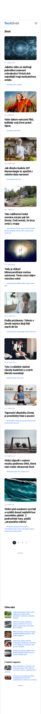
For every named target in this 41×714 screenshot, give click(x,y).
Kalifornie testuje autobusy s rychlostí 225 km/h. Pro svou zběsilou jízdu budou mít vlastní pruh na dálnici (23, 625)
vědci (22, 231)
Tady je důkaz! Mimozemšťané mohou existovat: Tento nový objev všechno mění (19, 273)
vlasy (18, 378)
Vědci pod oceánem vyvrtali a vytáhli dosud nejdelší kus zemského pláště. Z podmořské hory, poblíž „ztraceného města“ (20, 516)
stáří (16, 179)
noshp (28, 283)
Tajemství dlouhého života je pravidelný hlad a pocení (19, 414)
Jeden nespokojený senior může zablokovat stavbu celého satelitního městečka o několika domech (23, 615)
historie (13, 228)
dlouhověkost (11, 421)
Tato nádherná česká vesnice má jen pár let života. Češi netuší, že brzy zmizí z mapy (19, 219)
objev (15, 471)
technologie (25, 529)
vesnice (27, 231)
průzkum (14, 332)
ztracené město (17, 531)
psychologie (20, 332)
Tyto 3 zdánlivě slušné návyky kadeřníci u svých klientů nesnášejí (18, 370)
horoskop (9, 85)
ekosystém (10, 527)
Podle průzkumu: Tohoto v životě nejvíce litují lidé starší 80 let (19, 323)
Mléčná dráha (21, 283)
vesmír (15, 130)
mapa (22, 228)
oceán (19, 529)
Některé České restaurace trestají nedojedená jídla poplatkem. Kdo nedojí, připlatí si (24, 634)
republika (12, 231)
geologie (16, 527)
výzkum (23, 471)
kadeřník (9, 378)
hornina (22, 527)
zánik (31, 231)
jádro (26, 527)
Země (6, 233)
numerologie (10, 179)
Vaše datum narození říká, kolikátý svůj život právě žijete (19, 122)
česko (8, 228)
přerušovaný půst (30, 421)
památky (32, 228)
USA (19, 471)
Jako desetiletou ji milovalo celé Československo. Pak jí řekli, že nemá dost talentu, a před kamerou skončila (20, 669)
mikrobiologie (8, 529)
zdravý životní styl (10, 423)
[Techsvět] (11, 23)
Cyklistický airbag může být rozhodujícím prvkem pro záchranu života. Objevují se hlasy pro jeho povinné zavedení (24, 643)
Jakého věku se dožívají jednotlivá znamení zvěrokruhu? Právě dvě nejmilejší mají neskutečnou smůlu (20, 74)
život (14, 85)
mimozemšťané (11, 283)
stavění (18, 231)
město (27, 228)
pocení (22, 421)
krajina (18, 228)
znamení (19, 85)
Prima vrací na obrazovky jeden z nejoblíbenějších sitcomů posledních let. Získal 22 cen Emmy (25, 678)
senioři (27, 332)
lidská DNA (10, 471)
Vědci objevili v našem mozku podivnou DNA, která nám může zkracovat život (20, 463)
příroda (6, 231)
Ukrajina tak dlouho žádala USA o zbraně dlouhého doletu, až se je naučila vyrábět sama (24, 653)
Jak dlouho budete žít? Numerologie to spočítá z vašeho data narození (18, 171)
